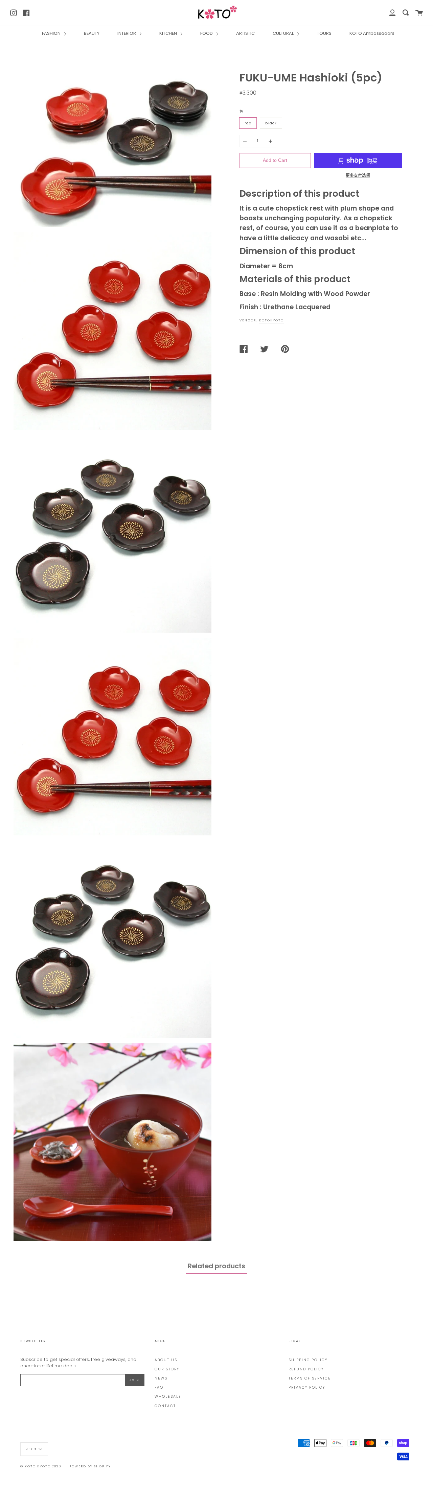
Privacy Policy (307, 1387)
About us (166, 1360)
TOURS (324, 33)
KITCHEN (168, 33)
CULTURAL (284, 33)
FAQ (159, 1387)
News (161, 1378)
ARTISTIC (245, 33)
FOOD (207, 33)
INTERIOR (127, 33)
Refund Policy (306, 1369)
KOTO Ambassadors (371, 33)
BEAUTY (91, 33)
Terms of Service (310, 1378)
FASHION (52, 33)
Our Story (167, 1369)
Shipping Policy (308, 1360)
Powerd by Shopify (90, 1466)
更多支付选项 (358, 175)
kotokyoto (271, 320)
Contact (165, 1406)
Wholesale (168, 1396)
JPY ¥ (31, 1449)
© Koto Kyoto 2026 (40, 1466)
